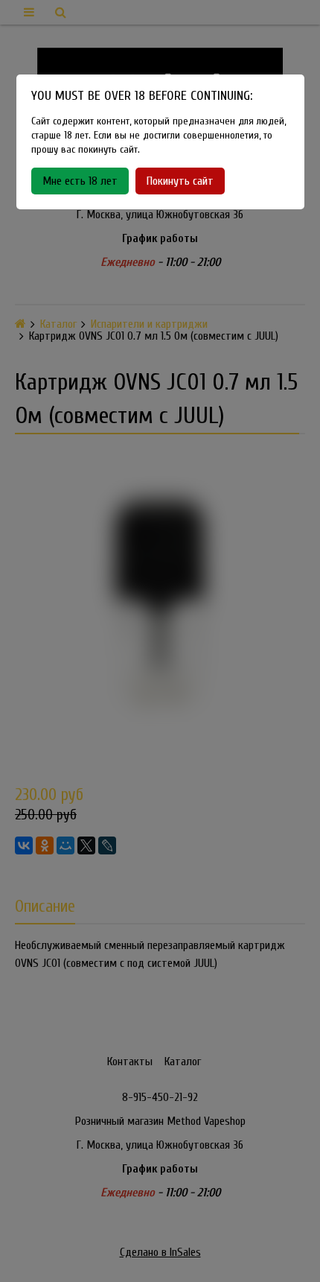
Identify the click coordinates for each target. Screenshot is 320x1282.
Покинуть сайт (180, 181)
